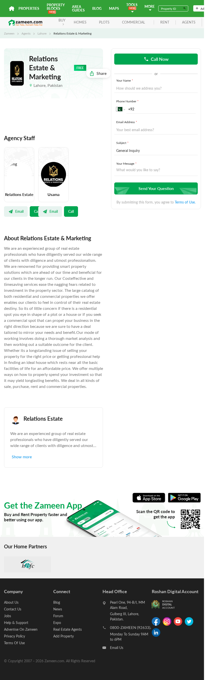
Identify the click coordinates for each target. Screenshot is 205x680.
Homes (80, 22)
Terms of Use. (185, 202)
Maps (114, 8)
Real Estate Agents (67, 629)
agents (189, 22)
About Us (11, 602)
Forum (58, 615)
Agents (26, 33)
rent (164, 22)
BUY (62, 20)
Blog (97, 8)
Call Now (159, 59)
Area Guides (78, 8)
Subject (122, 142)
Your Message (126, 163)
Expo (57, 622)
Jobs (7, 615)
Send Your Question (156, 188)
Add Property (63, 636)
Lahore (42, 33)
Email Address (126, 121)
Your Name (124, 80)
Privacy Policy (14, 636)
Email (19, 211)
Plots (104, 22)
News (57, 609)
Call (37, 211)
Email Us (116, 647)
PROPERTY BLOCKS (55, 7)
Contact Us (12, 609)
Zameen (9, 33)
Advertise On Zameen (21, 629)
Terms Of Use (14, 642)
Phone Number (127, 101)
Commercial (133, 22)
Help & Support (16, 622)
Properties (28, 8)
